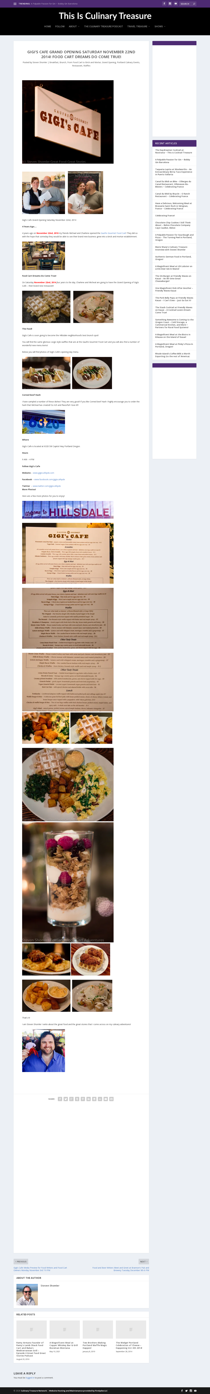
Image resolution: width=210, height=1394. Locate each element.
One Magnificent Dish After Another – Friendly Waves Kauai (174, 289)
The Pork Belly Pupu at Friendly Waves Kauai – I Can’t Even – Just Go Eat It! (174, 299)
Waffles (86, 65)
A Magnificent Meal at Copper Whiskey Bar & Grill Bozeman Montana (64, 1345)
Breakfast (53, 62)
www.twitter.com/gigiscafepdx (47, 486)
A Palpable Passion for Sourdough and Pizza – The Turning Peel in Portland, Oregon (174, 237)
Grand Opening (109, 62)
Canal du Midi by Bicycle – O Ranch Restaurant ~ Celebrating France (172, 195)
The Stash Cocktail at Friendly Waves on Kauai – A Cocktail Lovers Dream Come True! (173, 310)
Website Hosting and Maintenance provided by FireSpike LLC (78, 1390)
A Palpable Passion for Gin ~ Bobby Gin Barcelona (54, 3)
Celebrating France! (165, 215)
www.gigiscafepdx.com (43, 472)
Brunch (63, 62)
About (73, 26)
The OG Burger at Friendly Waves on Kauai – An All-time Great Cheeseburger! (173, 278)
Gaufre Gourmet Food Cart (113, 233)
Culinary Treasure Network (34, 1390)
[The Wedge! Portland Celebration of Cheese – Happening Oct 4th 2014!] (131, 1329)
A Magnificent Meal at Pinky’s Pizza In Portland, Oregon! (174, 345)
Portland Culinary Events (128, 62)
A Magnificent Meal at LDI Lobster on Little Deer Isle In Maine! (173, 267)
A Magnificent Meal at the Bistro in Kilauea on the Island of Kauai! (172, 335)
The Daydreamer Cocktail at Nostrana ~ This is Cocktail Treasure (173, 151)
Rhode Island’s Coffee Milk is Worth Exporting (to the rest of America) (172, 355)
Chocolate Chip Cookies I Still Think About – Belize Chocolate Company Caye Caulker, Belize (173, 225)
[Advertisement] (81, 1178)
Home (47, 26)
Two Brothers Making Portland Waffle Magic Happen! (95, 1345)
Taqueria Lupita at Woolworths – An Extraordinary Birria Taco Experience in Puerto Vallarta (173, 172)
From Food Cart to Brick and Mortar (84, 62)
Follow (60, 26)
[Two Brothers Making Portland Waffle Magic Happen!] (98, 1329)
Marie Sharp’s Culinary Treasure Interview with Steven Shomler (171, 248)
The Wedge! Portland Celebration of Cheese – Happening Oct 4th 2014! (129, 1345)
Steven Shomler (40, 62)
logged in (30, 1377)
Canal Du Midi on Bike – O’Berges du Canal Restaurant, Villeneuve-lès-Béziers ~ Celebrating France (173, 184)
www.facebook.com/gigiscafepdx (49, 479)
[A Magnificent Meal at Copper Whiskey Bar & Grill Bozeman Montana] (65, 1329)
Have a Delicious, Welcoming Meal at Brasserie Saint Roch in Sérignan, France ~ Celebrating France (173, 206)
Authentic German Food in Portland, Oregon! (173, 258)
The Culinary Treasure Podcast (103, 26)
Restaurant (77, 65)
